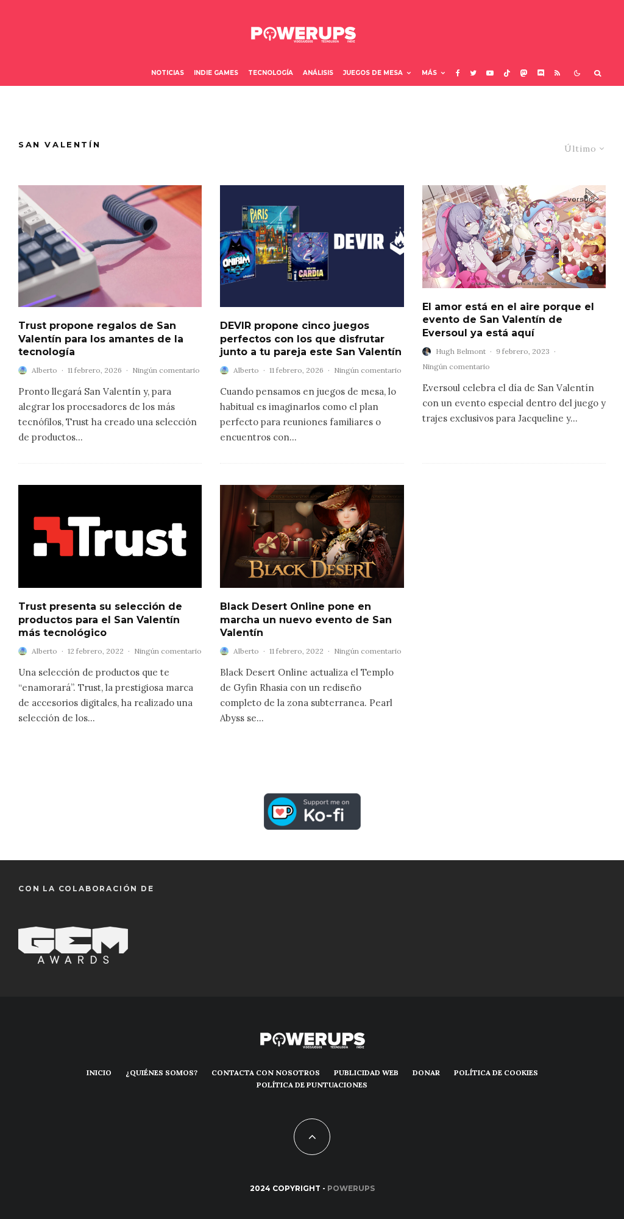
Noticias (167, 73)
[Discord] (541, 73)
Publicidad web (366, 1072)
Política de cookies (496, 1072)
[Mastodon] (524, 73)
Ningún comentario (166, 370)
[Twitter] (473, 73)
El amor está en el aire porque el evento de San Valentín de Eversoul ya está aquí (508, 320)
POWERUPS (351, 1188)
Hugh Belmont (461, 351)
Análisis (318, 73)
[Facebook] (458, 73)
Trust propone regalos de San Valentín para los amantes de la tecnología (100, 339)
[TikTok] (507, 73)
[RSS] (557, 73)
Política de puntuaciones (312, 1084)
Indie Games (216, 73)
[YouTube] (489, 73)
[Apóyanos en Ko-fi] (312, 802)
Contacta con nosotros (265, 1072)
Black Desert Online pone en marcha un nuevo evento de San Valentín (306, 619)
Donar (426, 1072)
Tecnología (270, 73)
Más (429, 73)
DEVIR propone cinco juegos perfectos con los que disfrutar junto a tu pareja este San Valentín (311, 339)
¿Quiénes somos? (161, 1072)
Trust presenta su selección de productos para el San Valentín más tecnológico (100, 619)
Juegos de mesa (373, 73)
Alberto (44, 370)
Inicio (99, 1072)
